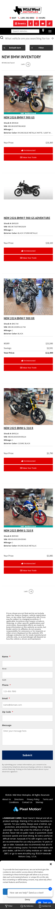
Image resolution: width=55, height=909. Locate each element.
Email (6, 698)
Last (4, 680)
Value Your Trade (29, 157)
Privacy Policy (33, 799)
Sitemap (39, 802)
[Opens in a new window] (30, 23)
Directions (19, 799)
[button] (50, 864)
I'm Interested (29, 150)
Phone (6, 685)
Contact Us (27, 802)
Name (6, 656)
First (4, 669)
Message (6, 725)
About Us (6, 799)
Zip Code (7, 712)
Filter (41, 47)
